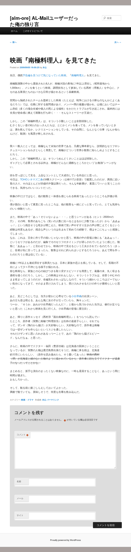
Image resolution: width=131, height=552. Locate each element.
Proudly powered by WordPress (65, 540)
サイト (20, 515)
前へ (13, 42)
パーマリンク (53, 399)
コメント (22, 434)
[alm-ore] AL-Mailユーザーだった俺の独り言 (44, 21)
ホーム (14, 30)
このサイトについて (33, 30)
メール (20, 498)
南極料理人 (77, 75)
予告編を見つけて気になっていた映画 (44, 75)
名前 (19, 481)
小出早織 (76, 296)
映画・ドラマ (27, 399)
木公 (45, 67)
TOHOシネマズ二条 (31, 179)
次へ (117, 42)
